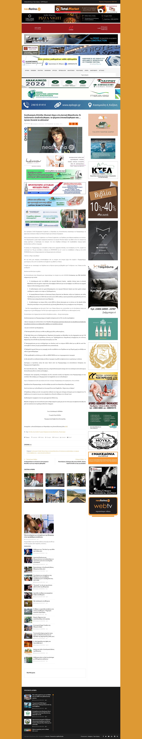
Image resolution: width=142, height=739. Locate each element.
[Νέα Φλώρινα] (32, 9)
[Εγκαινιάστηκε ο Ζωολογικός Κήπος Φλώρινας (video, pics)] (28, 570)
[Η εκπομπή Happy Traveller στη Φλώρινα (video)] (28, 628)
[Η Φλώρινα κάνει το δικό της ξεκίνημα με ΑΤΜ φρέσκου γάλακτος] (28, 660)
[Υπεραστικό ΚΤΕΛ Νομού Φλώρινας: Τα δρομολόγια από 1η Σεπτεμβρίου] (27, 705)
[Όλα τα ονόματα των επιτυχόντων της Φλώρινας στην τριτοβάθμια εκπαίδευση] (39, 523)
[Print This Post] (25, 139)
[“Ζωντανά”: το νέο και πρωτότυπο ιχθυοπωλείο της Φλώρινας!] (28, 588)
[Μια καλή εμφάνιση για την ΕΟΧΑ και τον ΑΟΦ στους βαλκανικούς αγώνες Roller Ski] (27, 697)
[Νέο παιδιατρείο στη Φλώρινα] (28, 603)
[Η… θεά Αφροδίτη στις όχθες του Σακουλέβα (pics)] (28, 644)
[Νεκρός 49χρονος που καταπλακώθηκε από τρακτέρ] (28, 620)
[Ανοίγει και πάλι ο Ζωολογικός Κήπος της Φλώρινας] (28, 652)
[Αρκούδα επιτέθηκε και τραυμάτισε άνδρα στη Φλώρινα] (28, 595)
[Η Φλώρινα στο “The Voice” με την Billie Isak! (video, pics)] (28, 552)
